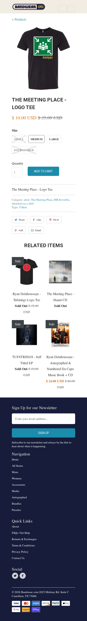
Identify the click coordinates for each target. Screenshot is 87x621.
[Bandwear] (29, 8)
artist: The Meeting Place (38, 200)
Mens (15, 472)
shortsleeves (19, 203)
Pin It (56, 219)
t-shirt (30, 203)
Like (39, 219)
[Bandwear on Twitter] (15, 576)
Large (54, 139)
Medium (36, 139)
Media (15, 491)
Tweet (21, 219)
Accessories (18, 485)
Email (38, 230)
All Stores (17, 466)
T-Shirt (23, 207)
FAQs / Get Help (21, 533)
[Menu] (62, 8)
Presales (16, 510)
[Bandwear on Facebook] (23, 576)
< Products (19, 19)
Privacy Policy (20, 552)
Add (21, 230)
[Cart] (71, 8)
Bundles (16, 503)
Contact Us (18, 558)
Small (19, 139)
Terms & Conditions (23, 545)
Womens (17, 478)
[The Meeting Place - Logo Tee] (43, 58)
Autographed (19, 497)
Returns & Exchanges (24, 539)
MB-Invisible (61, 200)
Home (15, 459)
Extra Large (24, 150)
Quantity (17, 163)
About (15, 526)
